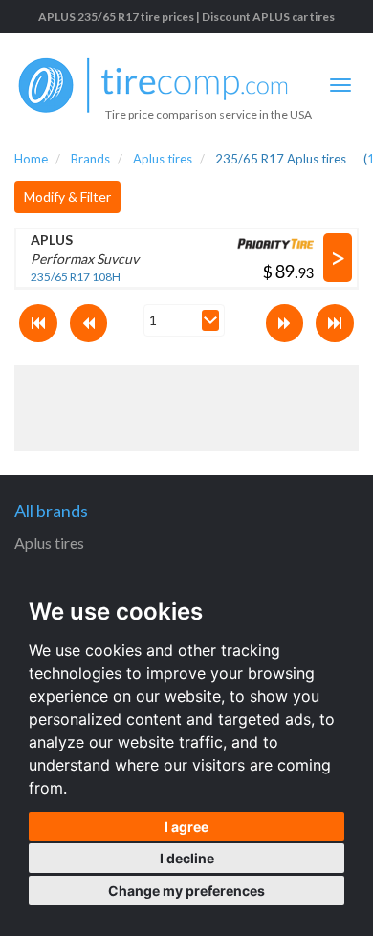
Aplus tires (49, 542)
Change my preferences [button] (186, 890)
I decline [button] (187, 858)
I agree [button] (186, 826)
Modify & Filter (67, 196)
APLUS (52, 239)
